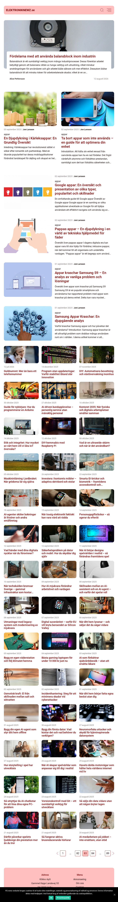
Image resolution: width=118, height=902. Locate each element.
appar (7, 134)
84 (92, 853)
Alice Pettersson (17, 79)
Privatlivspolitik (63, 898)
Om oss (80, 883)
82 (77, 853)
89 (107, 853)
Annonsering (79, 879)
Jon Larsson (28, 129)
